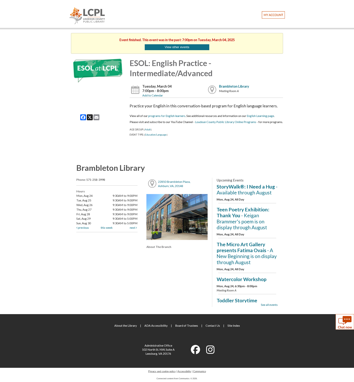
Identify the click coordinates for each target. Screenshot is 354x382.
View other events (177, 47)
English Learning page (260, 115)
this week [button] (107, 227)
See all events (269, 304)
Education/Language (155, 134)
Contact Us (213, 325)
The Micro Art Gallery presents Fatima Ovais (247, 253)
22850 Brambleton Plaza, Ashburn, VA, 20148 (174, 184)
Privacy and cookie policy (162, 371)
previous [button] (83, 227)
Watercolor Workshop (241, 279)
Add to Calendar (152, 95)
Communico (199, 371)
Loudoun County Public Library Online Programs (225, 122)
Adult (148, 129)
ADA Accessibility (156, 325)
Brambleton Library (234, 86)
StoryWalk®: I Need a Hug (247, 190)
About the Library (125, 325)
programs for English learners (166, 115)
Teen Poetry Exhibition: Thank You (243, 218)
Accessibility (184, 371)
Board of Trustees (186, 325)
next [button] (133, 227)
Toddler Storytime (237, 300)
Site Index (234, 325)
